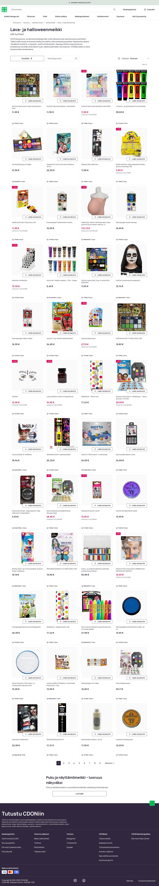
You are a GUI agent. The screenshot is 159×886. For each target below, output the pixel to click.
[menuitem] (12, 16)
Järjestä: (125, 58)
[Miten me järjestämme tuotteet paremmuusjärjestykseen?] (119, 58)
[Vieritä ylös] (152, 803)
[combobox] (64, 9)
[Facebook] (83, 880)
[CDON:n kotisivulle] (4, 9)
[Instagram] (75, 880)
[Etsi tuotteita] (114, 9)
